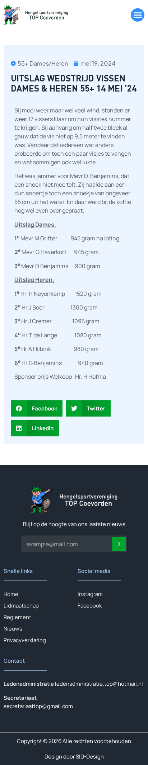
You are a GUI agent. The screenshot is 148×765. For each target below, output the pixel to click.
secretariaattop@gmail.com (38, 706)
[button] (137, 15)
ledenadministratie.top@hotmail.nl (99, 684)
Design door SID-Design (74, 756)
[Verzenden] (119, 544)
